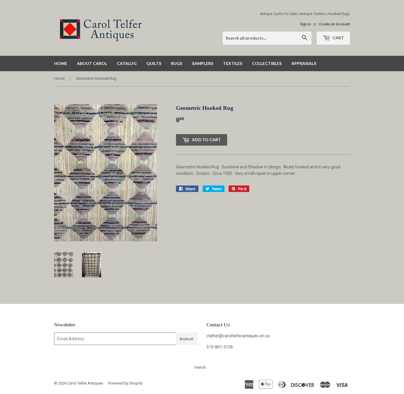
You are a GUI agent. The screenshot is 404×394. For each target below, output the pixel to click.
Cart (338, 37)
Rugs (176, 63)
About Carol (92, 63)
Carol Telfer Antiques (85, 383)
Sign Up (187, 339)
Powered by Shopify (125, 383)
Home (60, 63)
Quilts (153, 63)
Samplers (202, 63)
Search (200, 367)
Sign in (305, 24)
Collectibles (267, 63)
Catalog (127, 63)
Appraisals (303, 63)
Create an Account (334, 24)
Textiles (232, 63)
